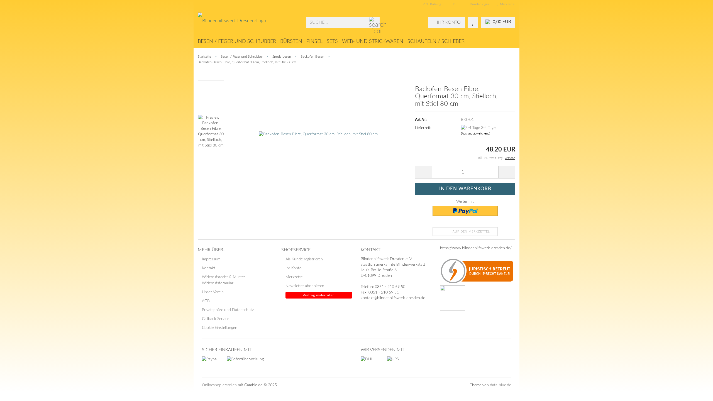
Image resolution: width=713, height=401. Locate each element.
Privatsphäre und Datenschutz (228, 310)
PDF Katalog (431, 4)
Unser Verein (213, 292)
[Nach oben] (697, 392)
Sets (332, 41)
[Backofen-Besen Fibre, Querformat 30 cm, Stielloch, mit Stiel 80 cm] (318, 132)
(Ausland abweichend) (475, 133)
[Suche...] (374, 22)
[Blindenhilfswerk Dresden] (248, 22)
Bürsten (291, 41)
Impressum (211, 259)
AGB (206, 301)
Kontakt (208, 268)
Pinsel (314, 41)
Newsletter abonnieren (304, 286)
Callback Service (215, 319)
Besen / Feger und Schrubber (237, 41)
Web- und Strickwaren (372, 41)
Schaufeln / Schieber (436, 41)
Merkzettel (506, 4)
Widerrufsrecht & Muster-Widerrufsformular (224, 280)
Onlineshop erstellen (219, 385)
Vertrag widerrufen (319, 295)
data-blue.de (500, 385)
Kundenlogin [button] (478, 4)
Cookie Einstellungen (219, 328)
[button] (453, 4)
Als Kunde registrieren (304, 259)
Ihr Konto (293, 268)
